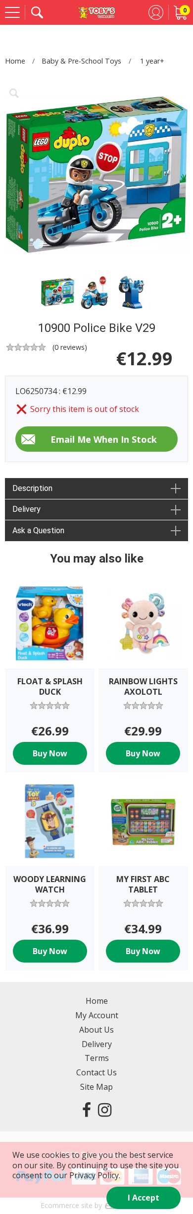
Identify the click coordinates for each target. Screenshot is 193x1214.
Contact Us (96, 1072)
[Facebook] (86, 1109)
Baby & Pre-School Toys (81, 61)
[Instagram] (104, 1109)
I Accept (143, 1197)
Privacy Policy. (94, 1175)
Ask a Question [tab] (38, 530)
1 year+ (152, 61)
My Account (96, 1015)
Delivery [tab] (26, 509)
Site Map (96, 1086)
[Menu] (12, 12)
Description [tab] (32, 488)
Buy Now (50, 753)
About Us (96, 1029)
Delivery (97, 1044)
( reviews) (69, 347)
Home (15, 61)
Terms (97, 1057)
